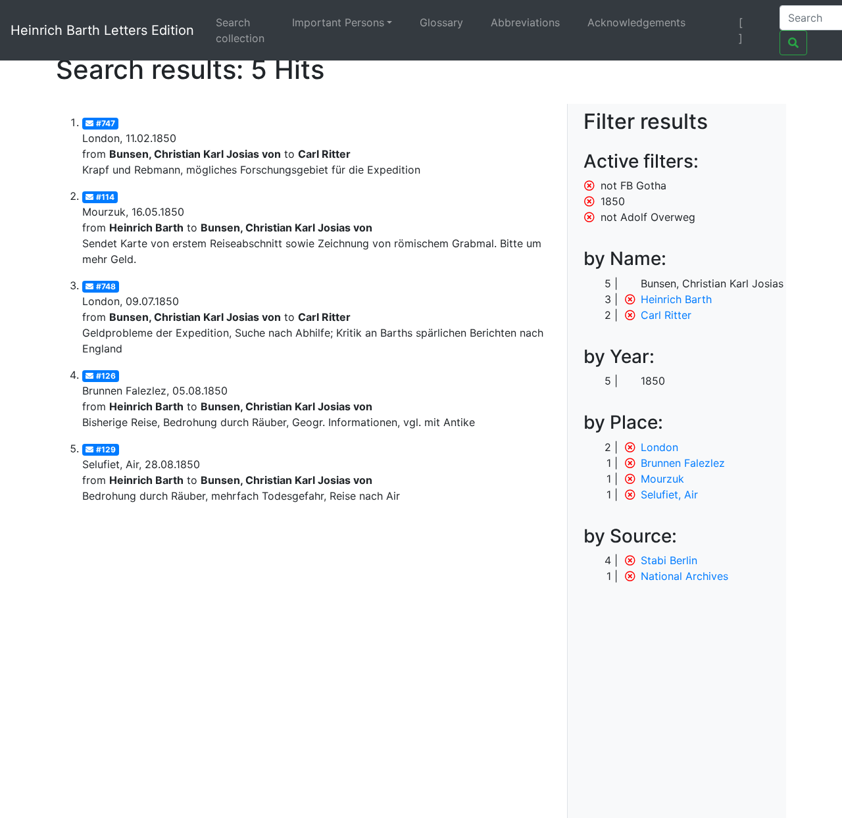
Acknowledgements (636, 22)
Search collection (240, 30)
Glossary (441, 22)
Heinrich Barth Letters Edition (102, 30)
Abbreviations (525, 22)
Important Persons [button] (338, 22)
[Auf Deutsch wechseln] (718, 22)
